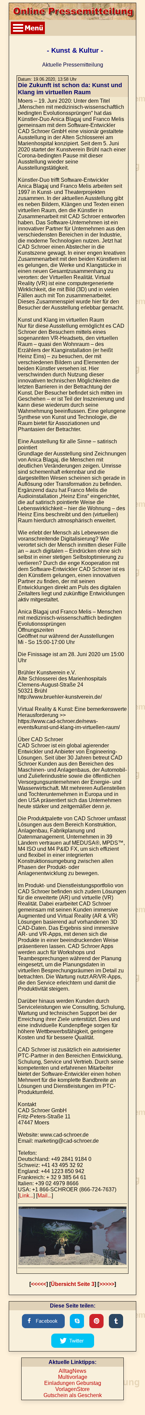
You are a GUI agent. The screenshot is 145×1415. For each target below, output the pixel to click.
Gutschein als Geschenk (73, 1395)
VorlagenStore (72, 1389)
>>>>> (106, 1284)
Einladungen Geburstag (72, 1383)
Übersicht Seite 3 (72, 1284)
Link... (26, 1195)
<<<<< (38, 1284)
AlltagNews (72, 1371)
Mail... (44, 1195)
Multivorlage (72, 1377)
